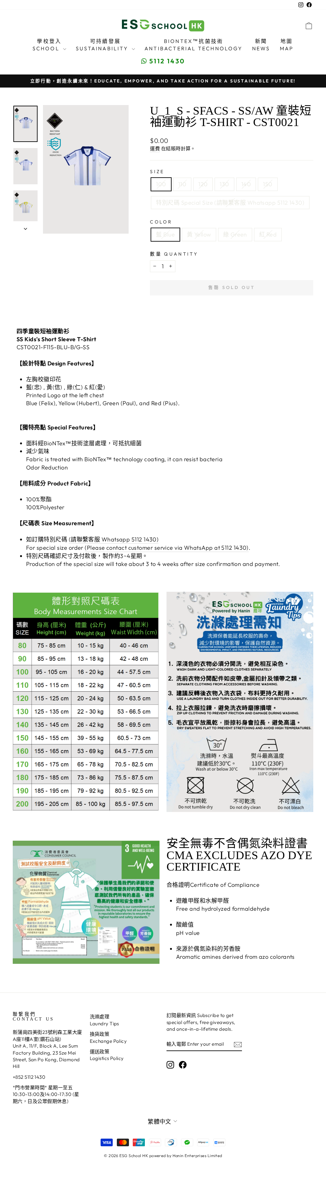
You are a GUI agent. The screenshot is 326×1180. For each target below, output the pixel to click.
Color (161, 222)
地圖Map (287, 44)
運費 (155, 148)
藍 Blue (165, 234)
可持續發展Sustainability (103, 44)
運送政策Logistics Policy (107, 1055)
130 (224, 184)
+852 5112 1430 (29, 1077)
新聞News (261, 44)
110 (182, 184)
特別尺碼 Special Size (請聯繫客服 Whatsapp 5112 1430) (230, 202)
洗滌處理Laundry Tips (104, 1020)
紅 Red (268, 234)
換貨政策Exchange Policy (108, 1037)
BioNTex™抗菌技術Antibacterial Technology (194, 44)
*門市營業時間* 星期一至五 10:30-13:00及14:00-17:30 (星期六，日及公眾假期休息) (46, 1094)
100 (161, 184)
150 (267, 184)
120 (203, 184)
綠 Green (235, 234)
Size (157, 171)
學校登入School (47, 44)
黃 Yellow (199, 234)
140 (246, 184)
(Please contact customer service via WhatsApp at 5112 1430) (167, 547)
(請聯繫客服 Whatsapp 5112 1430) (114, 539)
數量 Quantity (174, 254)
